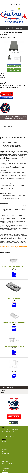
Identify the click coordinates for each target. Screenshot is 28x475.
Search (3, 447)
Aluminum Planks (4, 35)
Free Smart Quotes (5, 466)
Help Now (3, 459)
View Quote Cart (18, 4)
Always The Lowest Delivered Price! (8, 436)
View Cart (3, 446)
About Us (3, 457)
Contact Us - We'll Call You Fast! (8, 463)
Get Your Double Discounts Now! (8, 431)
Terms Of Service (5, 472)
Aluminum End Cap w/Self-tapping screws (14, 322)
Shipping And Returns (6, 468)
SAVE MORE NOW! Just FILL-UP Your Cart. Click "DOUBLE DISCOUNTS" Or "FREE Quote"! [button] (14, 117)
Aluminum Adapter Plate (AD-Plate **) (14, 346)
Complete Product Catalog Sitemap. (8, 434)
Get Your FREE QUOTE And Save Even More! (10, 433)
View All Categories (5, 453)
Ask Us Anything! (5, 461)
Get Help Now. (10, 4)
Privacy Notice (4, 470)
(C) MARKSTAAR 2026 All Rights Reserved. (10, 429)
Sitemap (3, 451)
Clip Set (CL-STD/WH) (14, 298)
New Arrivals (4, 441)
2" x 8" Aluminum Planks (14, 35)
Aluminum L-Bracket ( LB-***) (14, 370)
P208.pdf (5, 126)
